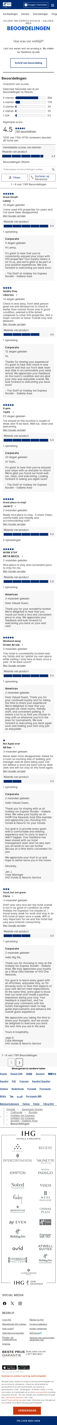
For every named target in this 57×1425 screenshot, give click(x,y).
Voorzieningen (40, 14)
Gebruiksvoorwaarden (13, 1333)
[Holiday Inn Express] (7, 4)
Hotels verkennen (38, 1328)
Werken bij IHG (37, 1320)
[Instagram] (20, 1303)
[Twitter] (12, 1303)
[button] (52, 5)
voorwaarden (41, 1392)
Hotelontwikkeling (38, 1324)
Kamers (25, 14)
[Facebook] (5, 1303)
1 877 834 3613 (34, 1354)
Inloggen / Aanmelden (37, 5)
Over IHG (6, 1320)
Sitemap (6, 1344)
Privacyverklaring (13, 1399)
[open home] (2, 1116)
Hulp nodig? (8, 1328)
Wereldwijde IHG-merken (14, 1324)
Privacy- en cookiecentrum (9, 1338)
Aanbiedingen (10, 14)
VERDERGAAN (27, 1410)
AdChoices (35, 1333)
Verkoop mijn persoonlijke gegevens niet (42, 1338)
